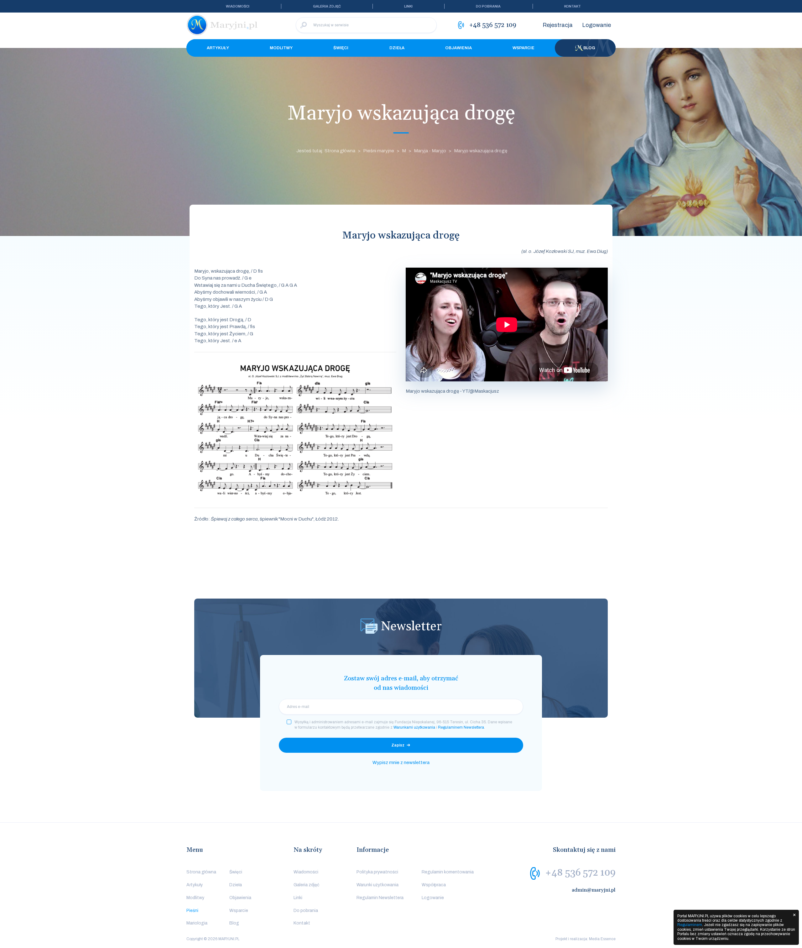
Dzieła (396, 48)
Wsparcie (523, 48)
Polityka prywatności (377, 872)
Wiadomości (237, 6)
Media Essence (602, 939)
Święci (340, 48)
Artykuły (218, 48)
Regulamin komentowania (448, 872)
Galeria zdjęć (327, 6)
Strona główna (201, 872)
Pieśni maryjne (378, 150)
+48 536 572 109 (580, 873)
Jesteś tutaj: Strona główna (325, 150)
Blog (589, 48)
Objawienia (458, 48)
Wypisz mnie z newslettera (401, 762)
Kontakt (572, 6)
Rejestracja (558, 25)
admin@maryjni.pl (594, 890)
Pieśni (192, 910)
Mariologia (196, 923)
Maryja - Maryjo (430, 150)
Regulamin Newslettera (380, 897)
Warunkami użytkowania (414, 727)
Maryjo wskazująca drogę (480, 150)
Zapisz (397, 745)
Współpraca (434, 885)
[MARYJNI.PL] (222, 25)
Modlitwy (281, 48)
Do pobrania (488, 6)
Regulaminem (689, 925)
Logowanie (596, 25)
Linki (408, 6)
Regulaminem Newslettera (461, 727)
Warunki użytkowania (377, 885)
